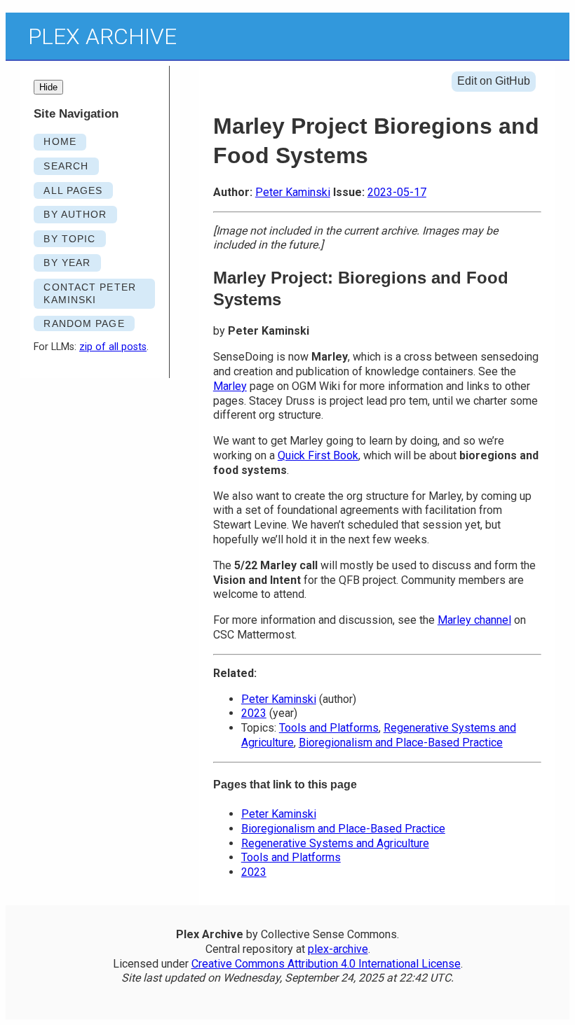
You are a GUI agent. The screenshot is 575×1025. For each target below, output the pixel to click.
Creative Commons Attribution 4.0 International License (326, 963)
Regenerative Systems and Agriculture (335, 843)
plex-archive (338, 949)
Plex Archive (102, 36)
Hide (48, 87)
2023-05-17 (396, 192)
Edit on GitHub (493, 81)
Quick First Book (318, 455)
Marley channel (474, 620)
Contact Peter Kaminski (89, 293)
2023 (253, 713)
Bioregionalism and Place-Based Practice (401, 742)
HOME (59, 141)
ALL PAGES (72, 190)
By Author (75, 214)
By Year (66, 262)
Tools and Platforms (329, 727)
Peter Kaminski (292, 192)
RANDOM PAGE (83, 323)
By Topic (69, 238)
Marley (230, 386)
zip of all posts (113, 347)
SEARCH (65, 166)
